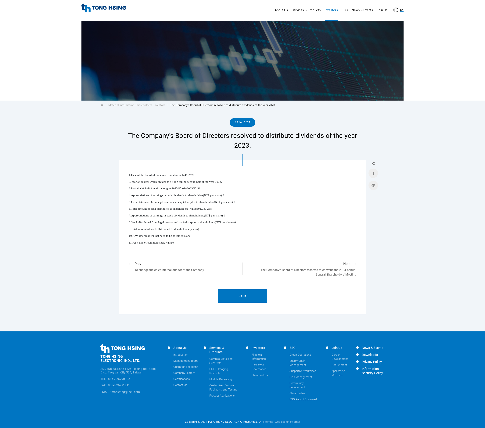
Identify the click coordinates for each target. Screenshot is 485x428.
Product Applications (222, 395)
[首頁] (102, 105)
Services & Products (306, 10)
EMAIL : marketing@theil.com (120, 392)
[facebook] (373, 173)
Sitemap (268, 421)
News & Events (362, 10)
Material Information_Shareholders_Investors (136, 105)
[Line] (373, 185)
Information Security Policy (372, 371)
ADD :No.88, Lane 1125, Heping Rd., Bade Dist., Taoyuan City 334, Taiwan (128, 370)
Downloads (370, 355)
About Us (281, 10)
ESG (345, 10)
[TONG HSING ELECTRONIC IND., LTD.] (103, 7)
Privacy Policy (372, 362)
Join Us (382, 10)
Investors (331, 10)
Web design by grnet (287, 421)
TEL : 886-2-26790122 (115, 379)
